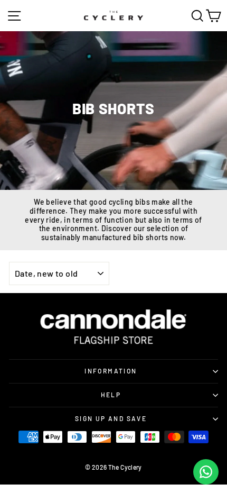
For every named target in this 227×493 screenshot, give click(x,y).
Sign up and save (111, 418)
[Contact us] (206, 472)
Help (111, 394)
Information (110, 371)
